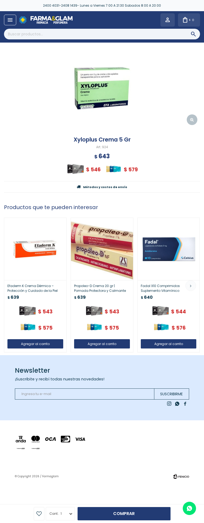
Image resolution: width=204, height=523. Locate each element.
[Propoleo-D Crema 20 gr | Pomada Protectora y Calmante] (102, 249)
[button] (190, 285)
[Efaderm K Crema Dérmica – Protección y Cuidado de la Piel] (35, 249)
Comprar (124, 513)
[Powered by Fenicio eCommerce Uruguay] (181, 476)
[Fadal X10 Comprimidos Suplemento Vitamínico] (169, 249)
